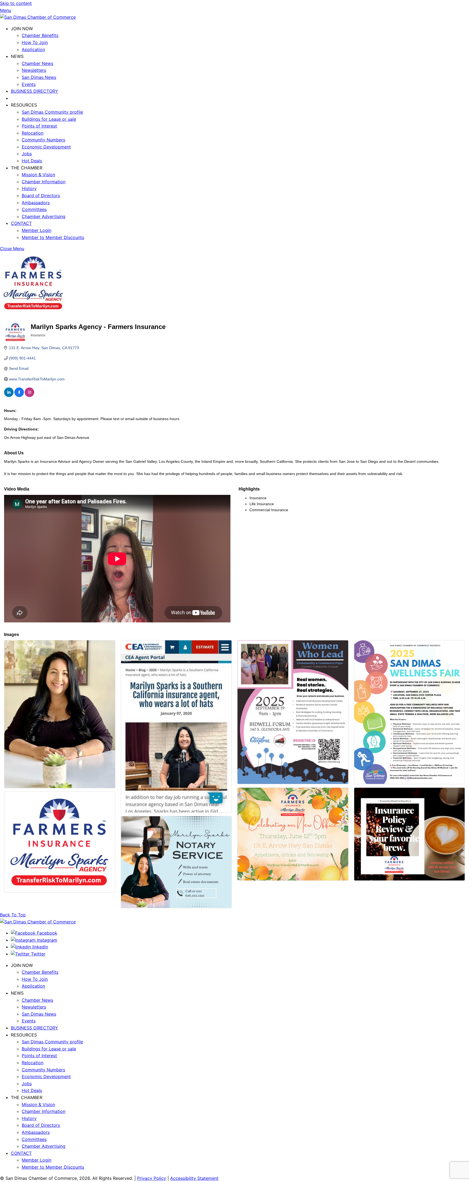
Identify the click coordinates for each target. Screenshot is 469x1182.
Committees (34, 209)
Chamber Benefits (40, 35)
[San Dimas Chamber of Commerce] (38, 17)
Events (29, 84)
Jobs (27, 153)
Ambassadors (36, 202)
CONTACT (21, 223)
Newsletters (34, 70)
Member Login (36, 230)
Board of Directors (41, 195)
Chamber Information (43, 181)
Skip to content (16, 3)
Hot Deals (32, 160)
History (29, 188)
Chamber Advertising (43, 216)
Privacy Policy (151, 1178)
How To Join (35, 42)
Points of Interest (39, 126)
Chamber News (37, 63)
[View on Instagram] (29, 395)
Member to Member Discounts (53, 237)
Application (33, 49)
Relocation (32, 133)
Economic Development (46, 147)
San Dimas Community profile (52, 112)
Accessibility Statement (194, 1178)
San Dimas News (39, 77)
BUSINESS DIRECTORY (34, 91)
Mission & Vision (38, 174)
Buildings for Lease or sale (49, 119)
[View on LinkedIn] (9, 395)
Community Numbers (43, 139)
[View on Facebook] (19, 395)
